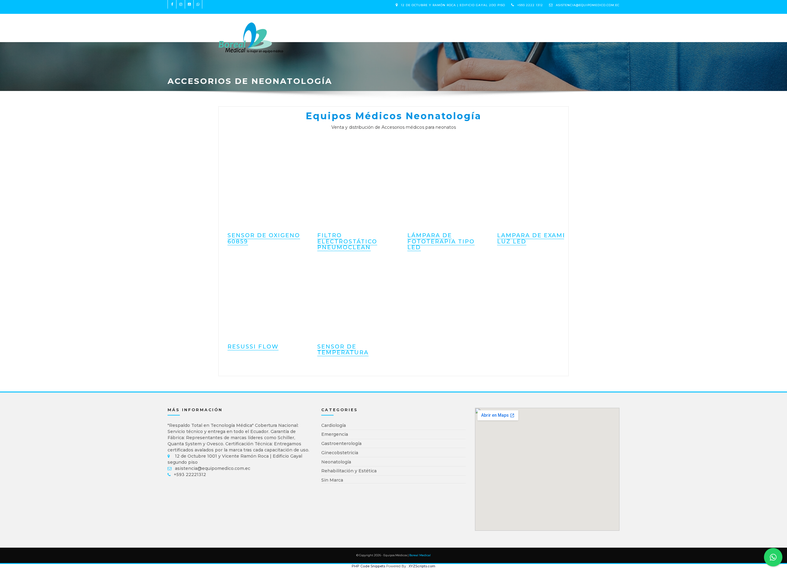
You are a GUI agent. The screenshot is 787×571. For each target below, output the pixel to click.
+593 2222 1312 (530, 5)
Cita (368, 24)
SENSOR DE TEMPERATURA (343, 349)
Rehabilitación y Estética (349, 471)
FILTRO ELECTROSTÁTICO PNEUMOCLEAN (347, 241)
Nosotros (344, 24)
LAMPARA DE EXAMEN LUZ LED (534, 238)
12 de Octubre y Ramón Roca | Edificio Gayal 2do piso (453, 5)
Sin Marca (332, 480)
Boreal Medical (420, 555)
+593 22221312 (190, 474)
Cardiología (333, 425)
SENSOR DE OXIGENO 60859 (263, 238)
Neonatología (336, 462)
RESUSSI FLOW (253, 346)
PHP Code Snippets (368, 566)
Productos (310, 24)
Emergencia (334, 434)
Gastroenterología (341, 443)
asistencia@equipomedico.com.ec (587, 5)
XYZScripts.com (422, 566)
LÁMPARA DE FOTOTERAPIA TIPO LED (441, 241)
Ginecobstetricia (339, 452)
